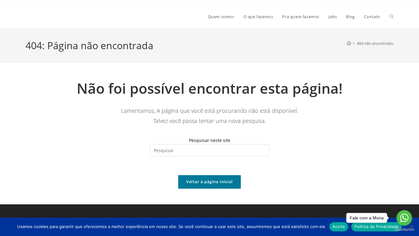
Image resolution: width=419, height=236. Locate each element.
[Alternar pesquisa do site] (391, 16)
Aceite (339, 226)
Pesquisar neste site (209, 140)
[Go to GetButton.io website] (404, 230)
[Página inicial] (349, 43)
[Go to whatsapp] (404, 218)
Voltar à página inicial (209, 181)
